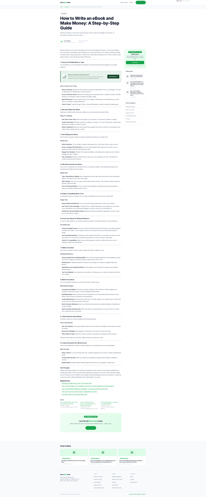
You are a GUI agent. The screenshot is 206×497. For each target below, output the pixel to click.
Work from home (98, 476)
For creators (115, 485)
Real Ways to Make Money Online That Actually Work (76, 383)
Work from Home (130, 109)
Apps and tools (97, 485)
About (131, 2)
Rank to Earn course (117, 479)
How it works (124, 2)
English (180, 1)
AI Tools (128, 118)
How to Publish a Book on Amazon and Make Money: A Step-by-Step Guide (88, 403)
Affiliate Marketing (130, 106)
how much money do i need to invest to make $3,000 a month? (79, 391)
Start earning (113, 76)
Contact (132, 479)
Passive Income (130, 112)
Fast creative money (99, 487)
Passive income (98, 479)
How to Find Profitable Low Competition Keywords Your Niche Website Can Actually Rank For (88, 386)
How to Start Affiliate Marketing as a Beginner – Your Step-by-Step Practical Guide (85, 389)
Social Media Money (131, 115)
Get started (141, 2)
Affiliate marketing (116, 476)
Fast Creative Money (131, 121)
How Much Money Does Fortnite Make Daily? (74, 394)
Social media (97, 482)
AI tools (114, 482)
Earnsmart (66, 6)
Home (61, 6)
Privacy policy (133, 482)
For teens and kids (116, 487)
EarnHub (65, 2)
